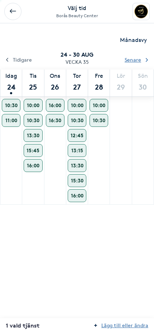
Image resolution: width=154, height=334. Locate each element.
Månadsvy (133, 40)
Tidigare (22, 60)
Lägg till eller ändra (124, 325)
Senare (133, 60)
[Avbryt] (12, 11)
